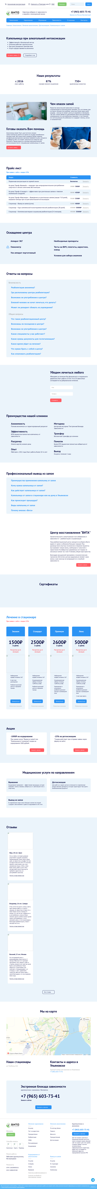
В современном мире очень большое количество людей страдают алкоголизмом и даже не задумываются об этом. (25, 803)
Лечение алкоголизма (30, 25)
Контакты (84, 20)
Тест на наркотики (33, 1131)
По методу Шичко (55, 1128)
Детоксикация (44, 25)
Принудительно (32, 1134)
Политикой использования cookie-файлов (13, 1187)
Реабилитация (32, 1137)
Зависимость (56, 20)
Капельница (53, 1170)
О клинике (71, 20)
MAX (52, 4)
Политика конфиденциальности (37, 1173)
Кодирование (32, 1146)
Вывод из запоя (15, 800)
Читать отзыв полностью (16, 875)
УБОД (29, 1140)
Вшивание (13, 782)
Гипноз (30, 1167)
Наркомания (28, 20)
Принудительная (55, 1137)
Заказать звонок (82, 565)
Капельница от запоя (57, 25)
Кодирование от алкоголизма (34, 1156)
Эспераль (31, 1164)
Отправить (55, 400)
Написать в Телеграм (38, 4)
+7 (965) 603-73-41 (81, 11)
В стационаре (54, 1164)
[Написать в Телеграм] (93, 1180)
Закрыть (93, 1186)
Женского (53, 1134)
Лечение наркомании (35, 1124)
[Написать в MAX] (93, 1177)
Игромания (42, 20)
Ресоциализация (32, 1143)
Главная (9, 25)
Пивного (52, 1131)
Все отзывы (47, 992)
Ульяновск (62, 4)
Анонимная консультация (16, 4)
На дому (30, 1128)
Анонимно (53, 1167)
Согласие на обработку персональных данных (34, 1176)
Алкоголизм (14, 20)
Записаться (15, 701)
